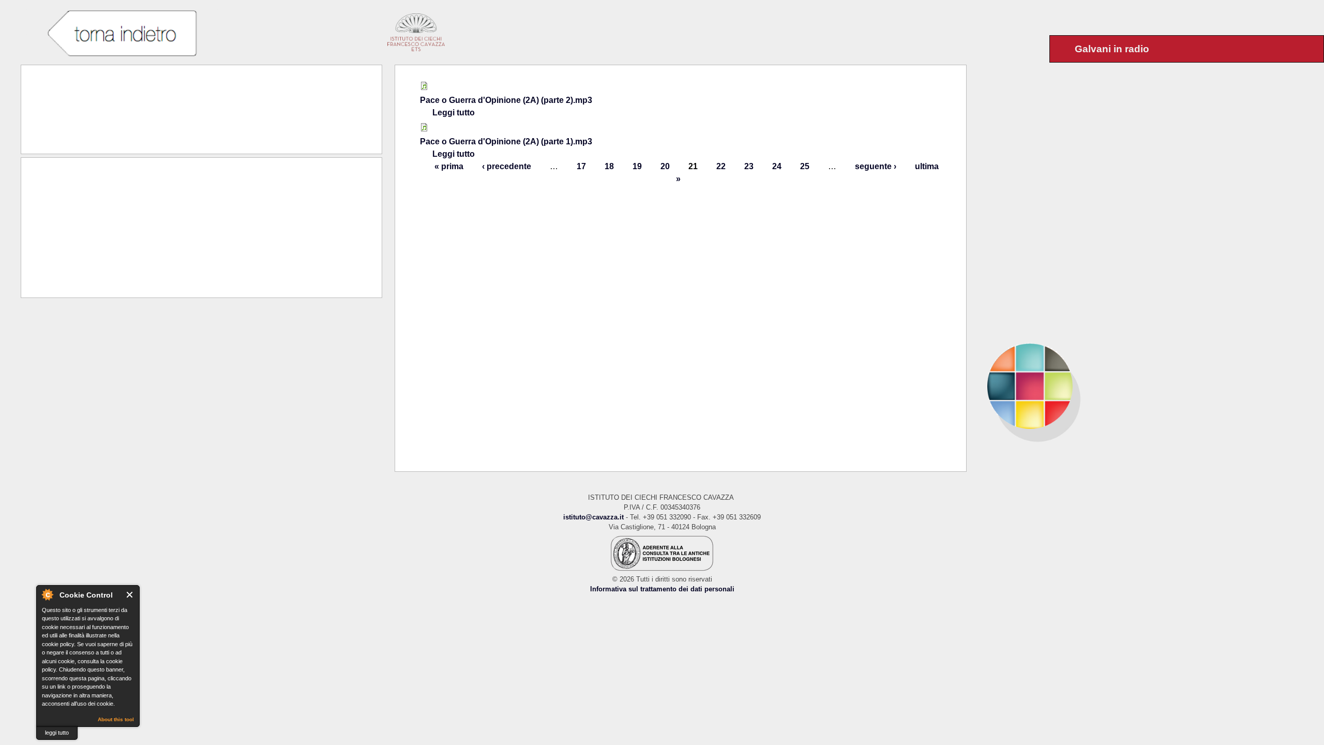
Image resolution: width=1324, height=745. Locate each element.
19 (637, 166)
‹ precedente (506, 166)
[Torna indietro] (122, 33)
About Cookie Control (47, 594)
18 (609, 166)
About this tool (116, 719)
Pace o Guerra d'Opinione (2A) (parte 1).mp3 (506, 141)
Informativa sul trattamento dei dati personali (662, 589)
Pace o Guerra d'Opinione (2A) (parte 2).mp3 (506, 100)
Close (130, 594)
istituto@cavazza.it (593, 517)
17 (581, 166)
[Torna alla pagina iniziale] (1145, 386)
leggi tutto (57, 732)
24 (776, 166)
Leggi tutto (453, 112)
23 (749, 166)
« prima (448, 166)
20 (665, 166)
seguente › (875, 166)
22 (721, 166)
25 (804, 166)
